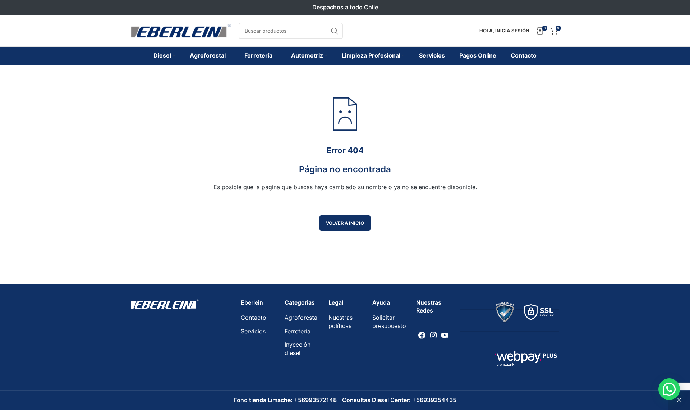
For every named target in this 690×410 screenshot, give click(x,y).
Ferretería (297, 331)
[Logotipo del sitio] (181, 30)
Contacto (253, 317)
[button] (669, 389)
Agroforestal (302, 317)
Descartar (679, 400)
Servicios (253, 331)
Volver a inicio (345, 223)
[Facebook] (422, 335)
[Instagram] (433, 335)
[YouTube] (445, 335)
